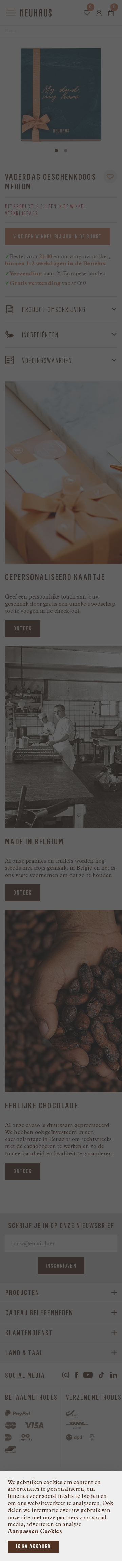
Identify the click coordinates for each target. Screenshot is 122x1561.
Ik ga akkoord (33, 1546)
